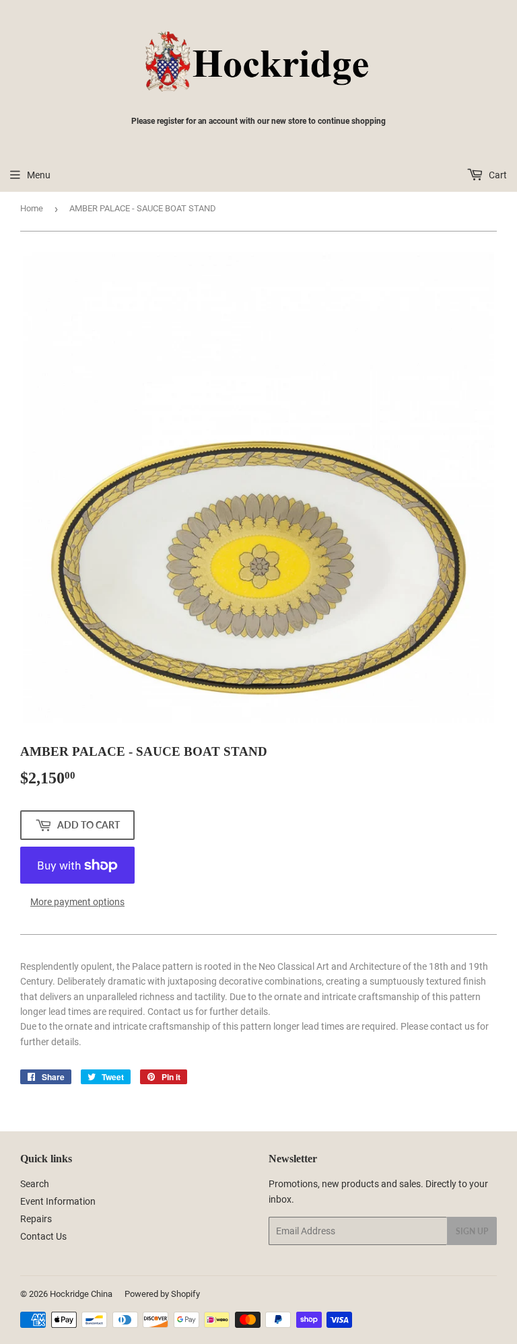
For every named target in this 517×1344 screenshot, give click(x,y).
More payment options (77, 901)
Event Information (58, 1201)
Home (31, 208)
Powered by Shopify (162, 1294)
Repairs (36, 1218)
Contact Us (43, 1236)
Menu (38, 175)
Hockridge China (81, 1294)
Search (34, 1183)
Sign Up (472, 1231)
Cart (497, 175)
